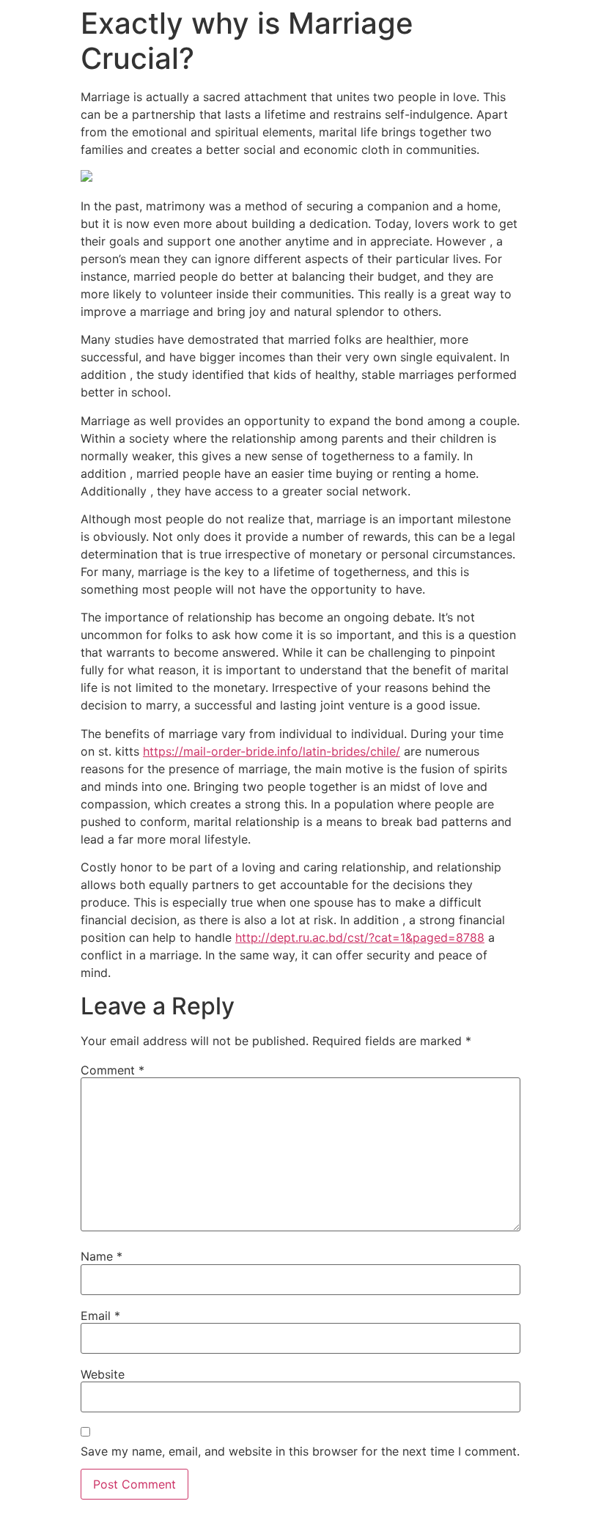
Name (101, 1256)
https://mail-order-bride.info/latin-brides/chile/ (271, 751)
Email (100, 1315)
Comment (112, 1070)
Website (103, 1374)
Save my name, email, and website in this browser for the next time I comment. (300, 1451)
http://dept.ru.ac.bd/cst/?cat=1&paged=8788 (359, 937)
